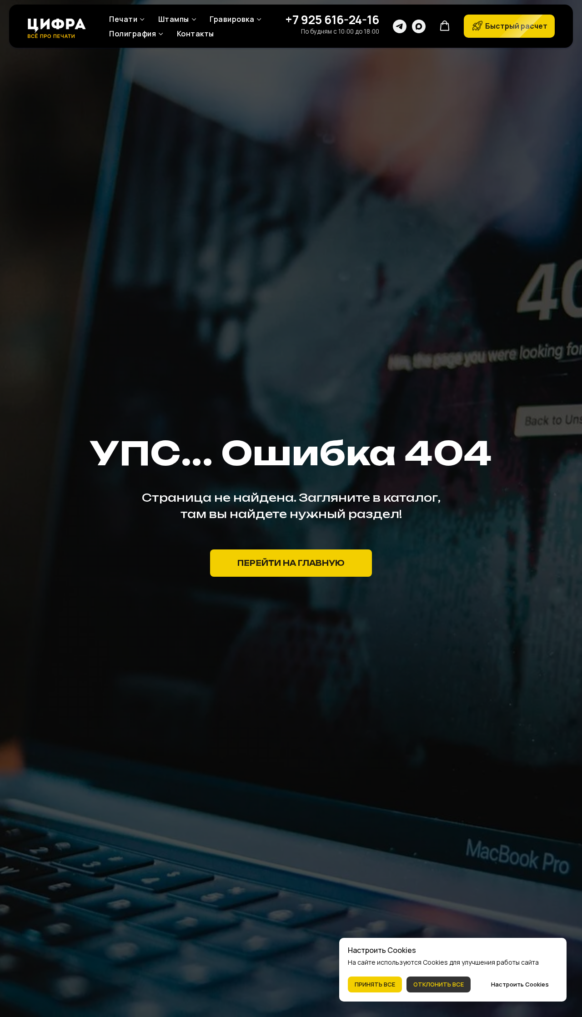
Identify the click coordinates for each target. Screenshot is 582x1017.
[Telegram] (399, 26)
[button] (444, 25)
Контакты (195, 34)
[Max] (419, 26)
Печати (123, 19)
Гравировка (232, 19)
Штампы (173, 19)
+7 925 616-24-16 (332, 19)
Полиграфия (132, 34)
